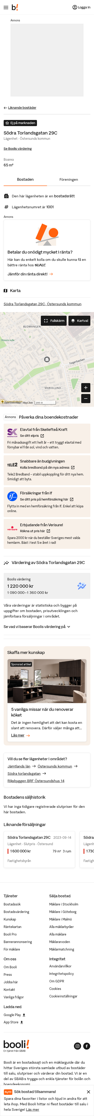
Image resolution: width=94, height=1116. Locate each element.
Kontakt (9, 990)
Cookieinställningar (63, 996)
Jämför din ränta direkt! (27, 274)
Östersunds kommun (55, 766)
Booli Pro (10, 934)
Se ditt (44, 435)
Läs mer (32, 1109)
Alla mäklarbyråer (61, 927)
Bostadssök (12, 904)
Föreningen (69, 179)
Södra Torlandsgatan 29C (29, 837)
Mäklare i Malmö (60, 919)
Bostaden (25, 179)
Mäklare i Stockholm (63, 904)
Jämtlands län (19, 766)
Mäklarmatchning (61, 949)
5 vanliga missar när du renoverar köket (42, 712)
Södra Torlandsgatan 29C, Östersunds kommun (42, 304)
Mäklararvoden (59, 942)
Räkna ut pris (41, 531)
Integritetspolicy (61, 974)
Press (8, 975)
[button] (47, 359)
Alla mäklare (57, 934)
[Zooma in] (85, 387)
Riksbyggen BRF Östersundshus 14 (36, 780)
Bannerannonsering (18, 942)
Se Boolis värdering (18, 149)
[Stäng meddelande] (88, 1092)
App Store (11, 1022)
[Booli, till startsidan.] (15, 7)
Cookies (55, 989)
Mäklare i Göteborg (62, 912)
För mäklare (12, 949)
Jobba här (11, 982)
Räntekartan (12, 927)
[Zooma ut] (85, 398)
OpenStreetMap (12, 402)
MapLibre (28, 402)
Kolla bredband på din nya (47, 467)
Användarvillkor (60, 966)
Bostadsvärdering (16, 912)
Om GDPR (56, 981)
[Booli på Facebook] (86, 1046)
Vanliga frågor (14, 997)
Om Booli (10, 967)
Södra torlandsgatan (24, 773)
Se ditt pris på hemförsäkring (46, 499)
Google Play (12, 1015)
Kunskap (10, 919)
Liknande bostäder (22, 108)
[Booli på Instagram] (77, 1046)
